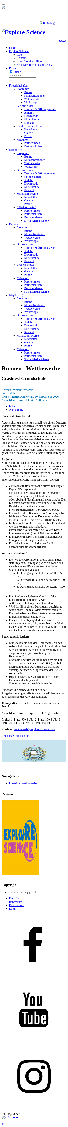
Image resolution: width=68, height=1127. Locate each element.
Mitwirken (23, 139)
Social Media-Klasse (36, 220)
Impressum (15, 901)
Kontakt (21, 58)
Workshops (31, 102)
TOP (4, 1123)
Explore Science (19, 51)
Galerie (28, 132)
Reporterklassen (33, 217)
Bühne (28, 92)
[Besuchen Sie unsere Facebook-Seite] (34, 976)
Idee (19, 54)
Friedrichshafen (18, 85)
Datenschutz (16, 905)
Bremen (14, 224)
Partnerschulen (33, 146)
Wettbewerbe (32, 99)
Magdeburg (16, 295)
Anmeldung (16, 409)
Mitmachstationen (34, 95)
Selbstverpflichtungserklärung (34, 64)
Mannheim (15, 149)
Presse (13, 68)
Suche (17, 71)
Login (12, 47)
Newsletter (30, 129)
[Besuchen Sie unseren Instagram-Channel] (34, 1107)
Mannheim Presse (27, 193)
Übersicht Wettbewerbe (23, 783)
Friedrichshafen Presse (30, 126)
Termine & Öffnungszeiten (40, 109)
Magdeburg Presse (28, 335)
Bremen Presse (25, 264)
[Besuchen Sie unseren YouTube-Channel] (34, 1042)
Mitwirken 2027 (26, 207)
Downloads (31, 116)
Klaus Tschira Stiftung (30, 61)
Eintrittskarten (32, 176)
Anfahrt (28, 112)
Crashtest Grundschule (15, 735)
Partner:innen (32, 143)
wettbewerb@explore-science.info (34, 729)
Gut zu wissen (25, 105)
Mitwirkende (31, 119)
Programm (23, 88)
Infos (12, 406)
